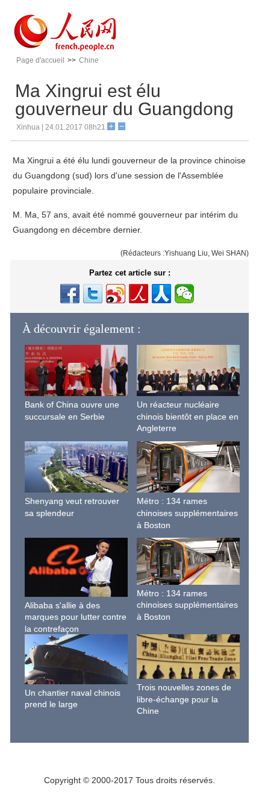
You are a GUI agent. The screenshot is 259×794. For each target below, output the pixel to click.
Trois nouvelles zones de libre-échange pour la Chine (184, 699)
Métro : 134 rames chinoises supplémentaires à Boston (187, 512)
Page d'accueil (40, 60)
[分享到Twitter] (92, 293)
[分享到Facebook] (70, 293)
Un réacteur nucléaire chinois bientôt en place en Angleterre (188, 416)
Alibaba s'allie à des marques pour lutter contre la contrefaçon (75, 617)
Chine (89, 60)
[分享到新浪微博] (115, 293)
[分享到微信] (184, 293)
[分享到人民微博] (138, 293)
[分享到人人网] (161, 293)
